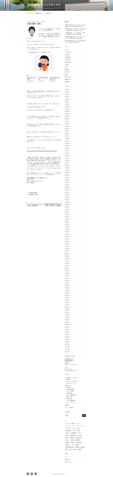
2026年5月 (67, 96)
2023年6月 (67, 182)
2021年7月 (67, 238)
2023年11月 (67, 170)
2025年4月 (67, 128)
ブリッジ (73, 425)
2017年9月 (67, 351)
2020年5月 (67, 273)
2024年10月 (67, 143)
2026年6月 (67, 94)
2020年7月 (67, 268)
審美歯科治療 (67, 62)
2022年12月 (67, 197)
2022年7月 (67, 209)
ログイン (66, 457)
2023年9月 (67, 175)
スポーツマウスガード (71, 402)
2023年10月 (67, 172)
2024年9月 (67, 145)
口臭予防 (36, 194)
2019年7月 (67, 297)
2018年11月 (67, 317)
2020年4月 (67, 275)
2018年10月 (67, 319)
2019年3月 (67, 307)
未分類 (66, 67)
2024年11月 (67, 140)
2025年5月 (67, 126)
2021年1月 (67, 253)
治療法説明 (35, 192)
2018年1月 (67, 341)
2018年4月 (67, 334)
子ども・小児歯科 (70, 391)
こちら (36, 180)
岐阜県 (67, 437)
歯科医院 (73, 442)
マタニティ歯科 (76, 428)
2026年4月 (67, 99)
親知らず (71, 449)
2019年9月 (67, 292)
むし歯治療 (67, 54)
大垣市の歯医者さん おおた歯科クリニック (37, 177)
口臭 (34, 194)
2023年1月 (67, 194)
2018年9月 (67, 322)
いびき (67, 423)
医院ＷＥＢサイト (39, 13)
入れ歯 (74, 430)
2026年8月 (67, 89)
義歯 (66, 449)
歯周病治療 (77, 440)
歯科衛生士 (68, 444)
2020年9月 (67, 263)
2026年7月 (67, 91)
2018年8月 (67, 324)
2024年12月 (67, 138)
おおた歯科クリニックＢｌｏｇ (43, 4)
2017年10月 (67, 349)
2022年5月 (67, 214)
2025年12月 (67, 109)
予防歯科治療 (31, 192)
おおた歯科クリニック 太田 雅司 (39, 21)
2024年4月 (67, 158)
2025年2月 (67, 133)
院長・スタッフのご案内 (71, 381)
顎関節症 (80, 449)
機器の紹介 (67, 69)
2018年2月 (67, 339)
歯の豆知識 (67, 71)
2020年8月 (67, 265)
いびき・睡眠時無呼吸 (71, 400)
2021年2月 (67, 251)
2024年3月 (67, 160)
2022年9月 (67, 204)
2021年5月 (67, 243)
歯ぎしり (67, 440)
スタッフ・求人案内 (69, 407)
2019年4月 (67, 305)
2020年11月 (67, 258)
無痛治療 (77, 444)
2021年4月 (67, 246)
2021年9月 (67, 234)
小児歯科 (66, 64)
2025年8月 (67, 118)
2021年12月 (67, 226)
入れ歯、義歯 (67, 59)
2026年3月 (67, 101)
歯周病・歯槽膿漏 (70, 389)
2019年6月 (67, 300)
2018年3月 (67, 336)
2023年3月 (67, 189)
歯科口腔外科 (67, 76)
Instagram (32, 182)
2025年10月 (67, 113)
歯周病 (66, 74)
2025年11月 (67, 111)
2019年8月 (67, 295)
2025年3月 (67, 131)
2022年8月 (67, 207)
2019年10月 (67, 290)
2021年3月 (67, 248)
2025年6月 (67, 123)
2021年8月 (67, 236)
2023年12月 (67, 167)
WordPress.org (68, 462)
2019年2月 (67, 310)
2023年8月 (67, 177)
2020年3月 (67, 278)
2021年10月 (67, 231)
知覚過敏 (82, 447)
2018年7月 (67, 327)
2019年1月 (67, 312)
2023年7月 (67, 180)
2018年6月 (67, 329)
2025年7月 (67, 121)
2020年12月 (67, 256)
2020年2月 (67, 280)
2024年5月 (67, 155)
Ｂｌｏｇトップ (30, 13)
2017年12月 (67, 344)
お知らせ (66, 49)
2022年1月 (67, 224)
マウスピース (68, 428)
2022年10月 (67, 202)
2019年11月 (67, 287)
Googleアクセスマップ (71, 383)
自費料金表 (67, 405)
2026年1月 (67, 106)
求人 (73, 444)
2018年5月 (67, 332)
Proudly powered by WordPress (58, 473)
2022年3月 (67, 219)
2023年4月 (67, 187)
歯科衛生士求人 (68, 79)
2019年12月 (67, 285)
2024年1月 (67, 165)
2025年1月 (67, 136)
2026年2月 (67, 104)
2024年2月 (67, 162)
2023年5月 (67, 185)
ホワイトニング (80, 425)
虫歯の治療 (68, 387)
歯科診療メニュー (68, 385)
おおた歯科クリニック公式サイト (72, 377)
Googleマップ (49, 13)
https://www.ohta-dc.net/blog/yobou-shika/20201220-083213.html (42, 151)
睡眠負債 (77, 447)
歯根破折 (67, 442)
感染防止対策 (79, 437)
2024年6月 (67, 153)
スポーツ (78, 423)
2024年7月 (67, 150)
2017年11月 (67, 346)
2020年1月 (67, 283)
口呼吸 (78, 430)
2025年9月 (67, 116)
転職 (75, 449)
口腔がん (67, 432)
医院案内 (68, 379)
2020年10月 (67, 261)
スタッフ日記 (67, 52)
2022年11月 (67, 199)
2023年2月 (67, 192)
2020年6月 (67, 270)
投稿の (67, 459)
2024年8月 (67, 148)
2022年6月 (67, 211)
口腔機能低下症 (74, 432)
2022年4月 (67, 216)
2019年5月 (67, 302)
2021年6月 (67, 241)
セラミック (68, 425)
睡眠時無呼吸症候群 (70, 447)
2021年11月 (67, 229)
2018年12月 (67, 314)
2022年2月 (67, 221)
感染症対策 (72, 437)
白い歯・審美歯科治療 (71, 394)
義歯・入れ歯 (69, 396)
